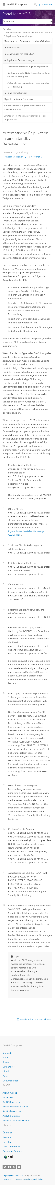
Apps (5, 1076)
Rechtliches (38, 1179)
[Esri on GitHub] (14, 1167)
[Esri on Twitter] (5, 1167)
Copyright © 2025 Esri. (13, 1176)
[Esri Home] (8, 1157)
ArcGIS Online (10, 1092)
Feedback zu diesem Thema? (36, 1019)
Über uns (7, 1132)
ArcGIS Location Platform (15, 1106)
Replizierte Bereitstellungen (19, 36)
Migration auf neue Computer (18, 99)
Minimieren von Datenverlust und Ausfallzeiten (29, 32)
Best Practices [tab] (13, 47)
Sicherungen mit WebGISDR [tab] (20, 54)
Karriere (7, 1137)
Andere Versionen (14, 156)
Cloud (6, 1071)
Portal (5, 1057)
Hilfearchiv (36, 156)
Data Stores (9, 1066)
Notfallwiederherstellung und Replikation (27, 66)
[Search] (35, 4)
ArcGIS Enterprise (16, 4)
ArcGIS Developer (12, 1111)
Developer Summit (12, 1151)
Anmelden (47, 4)
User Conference (11, 1146)
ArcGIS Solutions (11, 1116)
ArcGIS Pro (8, 1097)
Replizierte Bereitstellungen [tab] (20, 60)
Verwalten (7, 29)
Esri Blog (7, 1142)
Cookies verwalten (23, 1179)
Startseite (7, 1053)
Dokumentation (10, 1080)
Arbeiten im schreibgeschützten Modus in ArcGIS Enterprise (24, 107)
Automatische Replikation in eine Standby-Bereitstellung (28, 85)
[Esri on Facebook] (9, 1167)
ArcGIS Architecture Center (16, 1120)
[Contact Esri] (19, 1167)
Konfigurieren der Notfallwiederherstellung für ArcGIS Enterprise (28, 75)
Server (6, 1062)
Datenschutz (8, 1179)
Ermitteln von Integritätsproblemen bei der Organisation (25, 118)
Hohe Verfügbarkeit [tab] (16, 93)
